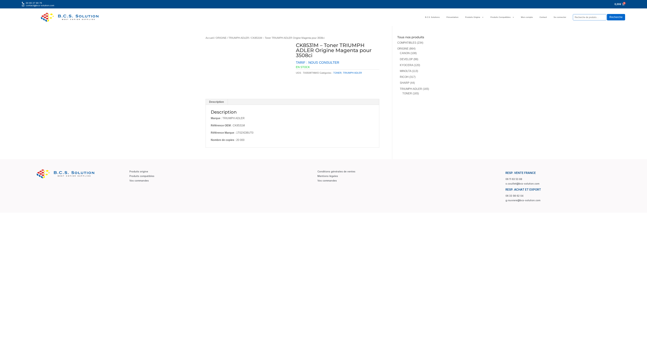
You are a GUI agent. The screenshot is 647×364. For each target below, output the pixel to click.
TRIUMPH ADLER (238, 38)
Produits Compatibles (500, 17)
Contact (543, 17)
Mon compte (527, 17)
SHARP (404, 82)
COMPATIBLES (406, 42)
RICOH (404, 76)
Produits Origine (472, 17)
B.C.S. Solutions (432, 17)
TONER (337, 72)
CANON (405, 53)
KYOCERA (406, 65)
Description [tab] (216, 101)
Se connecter (560, 17)
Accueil (210, 38)
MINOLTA (405, 71)
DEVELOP (406, 59)
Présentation (452, 17)
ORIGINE (221, 38)
